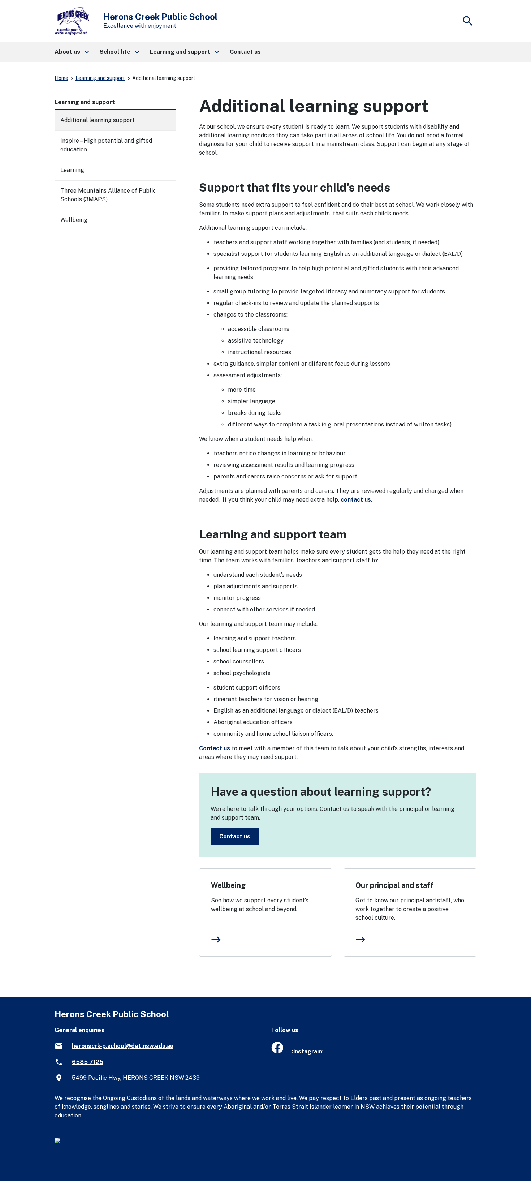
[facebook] (277, 1051)
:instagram (307, 1051)
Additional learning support (97, 120)
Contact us (214, 748)
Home (61, 78)
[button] (71, 52)
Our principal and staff (394, 885)
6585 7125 (87, 1061)
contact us (356, 499)
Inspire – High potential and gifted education (106, 145)
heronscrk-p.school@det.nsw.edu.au (122, 1046)
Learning (72, 170)
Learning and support (100, 78)
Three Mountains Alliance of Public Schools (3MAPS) (108, 195)
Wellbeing (228, 885)
